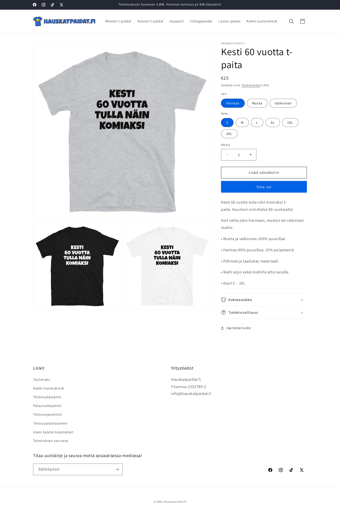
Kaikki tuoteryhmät (48, 388)
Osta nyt (264, 186)
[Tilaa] (117, 469)
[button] (291, 21)
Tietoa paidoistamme (50, 423)
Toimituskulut (251, 85)
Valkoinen (283, 103)
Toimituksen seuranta (50, 440)
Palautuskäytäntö (47, 405)
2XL (290, 122)
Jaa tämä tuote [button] (238, 328)
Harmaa (232, 103)
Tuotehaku (41, 379)
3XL (229, 133)
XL (273, 122)
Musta (257, 103)
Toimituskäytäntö (47, 397)
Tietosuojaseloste (47, 414)
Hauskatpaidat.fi (175, 501)
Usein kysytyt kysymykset (53, 432)
